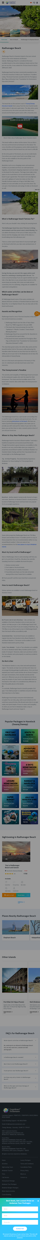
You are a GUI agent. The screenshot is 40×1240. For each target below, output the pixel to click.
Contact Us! (20, 1229)
